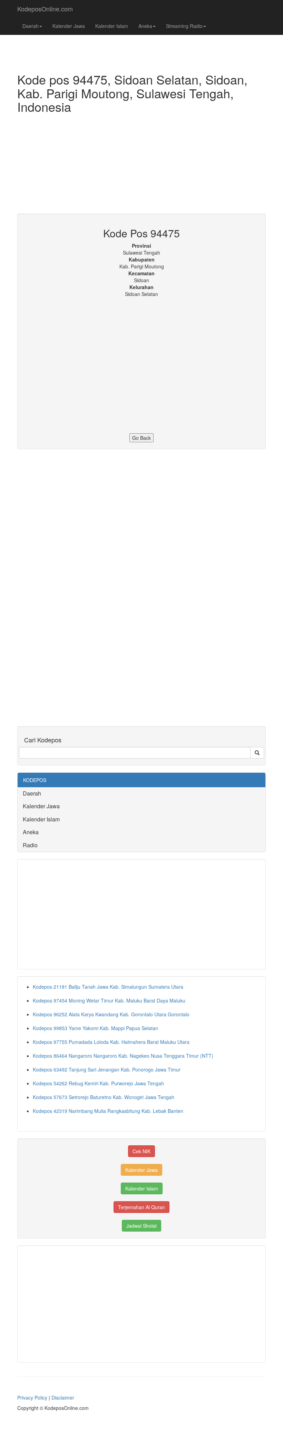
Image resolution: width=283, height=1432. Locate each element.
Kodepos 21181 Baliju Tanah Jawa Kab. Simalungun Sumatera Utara (108, 986)
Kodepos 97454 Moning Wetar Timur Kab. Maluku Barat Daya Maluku (109, 1000)
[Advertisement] (141, 165)
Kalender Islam (111, 25)
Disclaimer (62, 1397)
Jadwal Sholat (141, 1225)
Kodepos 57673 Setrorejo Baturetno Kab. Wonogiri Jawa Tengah (103, 1097)
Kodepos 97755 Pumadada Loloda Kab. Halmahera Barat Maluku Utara (111, 1041)
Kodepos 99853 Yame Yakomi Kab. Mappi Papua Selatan (95, 1028)
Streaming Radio (184, 25)
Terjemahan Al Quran (141, 1207)
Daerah (30, 25)
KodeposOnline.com (45, 8)
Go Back (141, 437)
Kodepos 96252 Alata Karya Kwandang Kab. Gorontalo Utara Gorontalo (111, 1014)
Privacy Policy (32, 1397)
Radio (30, 845)
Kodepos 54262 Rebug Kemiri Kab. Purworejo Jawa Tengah (98, 1083)
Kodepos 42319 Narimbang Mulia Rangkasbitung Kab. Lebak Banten (108, 1110)
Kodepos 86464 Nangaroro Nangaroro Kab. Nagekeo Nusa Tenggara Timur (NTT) (123, 1055)
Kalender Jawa (68, 25)
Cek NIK (141, 1151)
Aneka (145, 25)
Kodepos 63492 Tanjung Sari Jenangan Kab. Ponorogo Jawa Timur (106, 1069)
